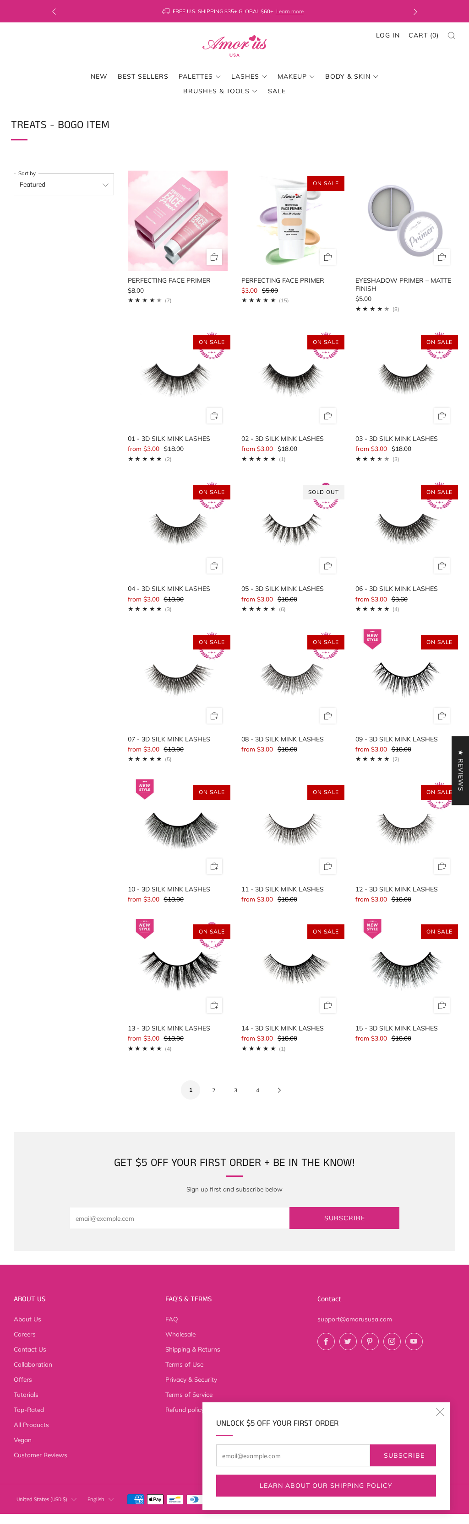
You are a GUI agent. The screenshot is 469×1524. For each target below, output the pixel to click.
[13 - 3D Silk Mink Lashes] (178, 969)
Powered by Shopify (373, 1518)
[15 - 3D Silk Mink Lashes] (405, 969)
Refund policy (184, 1409)
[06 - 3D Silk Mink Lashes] (405, 529)
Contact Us (30, 1349)
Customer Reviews (40, 1455)
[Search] (451, 35)
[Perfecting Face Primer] (178, 221)
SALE (277, 91)
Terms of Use (184, 1364)
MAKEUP (292, 76)
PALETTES (196, 76)
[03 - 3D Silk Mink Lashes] (405, 379)
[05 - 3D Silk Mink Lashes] (291, 529)
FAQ (171, 1319)
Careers (25, 1334)
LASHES (245, 76)
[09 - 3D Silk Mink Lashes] (405, 679)
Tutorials (26, 1394)
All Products (31, 1424)
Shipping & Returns (192, 1349)
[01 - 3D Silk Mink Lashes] (178, 379)
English (95, 1499)
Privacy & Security (191, 1379)
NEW (99, 76)
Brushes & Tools (216, 91)
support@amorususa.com (354, 1319)
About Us (27, 1319)
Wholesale (180, 1334)
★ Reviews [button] (461, 770)
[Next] (415, 11)
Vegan (23, 1440)
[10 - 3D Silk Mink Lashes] (178, 829)
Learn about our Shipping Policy (326, 1485)
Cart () (424, 35)
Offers (23, 1379)
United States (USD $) (41, 1499)
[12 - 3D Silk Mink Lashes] (405, 829)
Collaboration (33, 1364)
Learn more (291, 11)
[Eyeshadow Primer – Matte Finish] (405, 221)
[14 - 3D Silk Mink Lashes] (291, 969)
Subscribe (404, 1455)
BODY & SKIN (348, 76)
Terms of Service (189, 1394)
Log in (388, 35)
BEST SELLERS (143, 76)
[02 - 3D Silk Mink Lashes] (291, 379)
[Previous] (54, 11)
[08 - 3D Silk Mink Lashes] (291, 679)
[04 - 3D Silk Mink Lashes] (178, 529)
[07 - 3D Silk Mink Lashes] (178, 679)
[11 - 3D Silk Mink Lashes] (291, 829)
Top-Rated (29, 1409)
